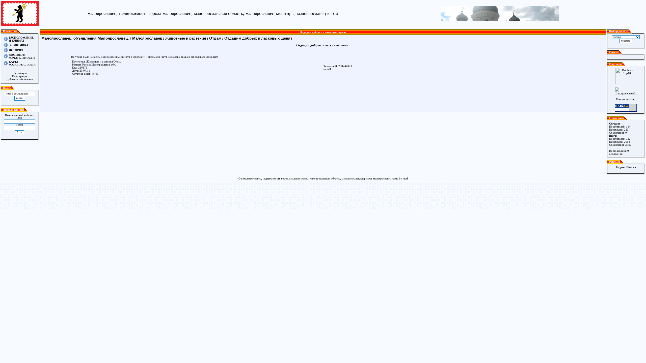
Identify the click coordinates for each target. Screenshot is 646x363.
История (16, 50)
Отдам (215, 38)
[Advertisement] (323, 93)
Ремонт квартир (625, 99)
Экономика (18, 45)
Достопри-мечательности (22, 56)
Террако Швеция (626, 167)
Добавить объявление (20, 79)
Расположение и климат (21, 39)
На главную (19, 73)
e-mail (327, 69)
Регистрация (19, 76)
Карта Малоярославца (22, 63)
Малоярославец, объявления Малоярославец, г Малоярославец (101, 38)
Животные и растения (185, 38)
